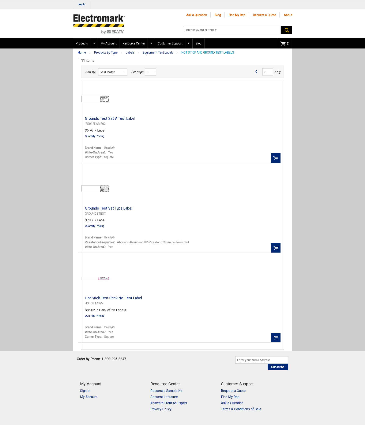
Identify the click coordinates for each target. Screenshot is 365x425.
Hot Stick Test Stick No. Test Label (113, 298)
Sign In (85, 391)
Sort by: (90, 72)
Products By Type (106, 52)
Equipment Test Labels (158, 52)
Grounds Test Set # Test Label (110, 118)
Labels (130, 52)
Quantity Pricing (95, 136)
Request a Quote (264, 15)
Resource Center (134, 43)
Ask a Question (196, 15)
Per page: (137, 72)
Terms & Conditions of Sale (241, 409)
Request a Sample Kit (166, 391)
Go (286, 30)
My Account (109, 43)
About (288, 15)
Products (82, 43)
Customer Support (170, 43)
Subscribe (278, 367)
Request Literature (164, 397)
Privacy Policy (161, 409)
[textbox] (232, 30)
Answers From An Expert (168, 403)
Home (82, 52)
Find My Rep (237, 15)
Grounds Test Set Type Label (108, 208)
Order (276, 158)
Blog (218, 15)
